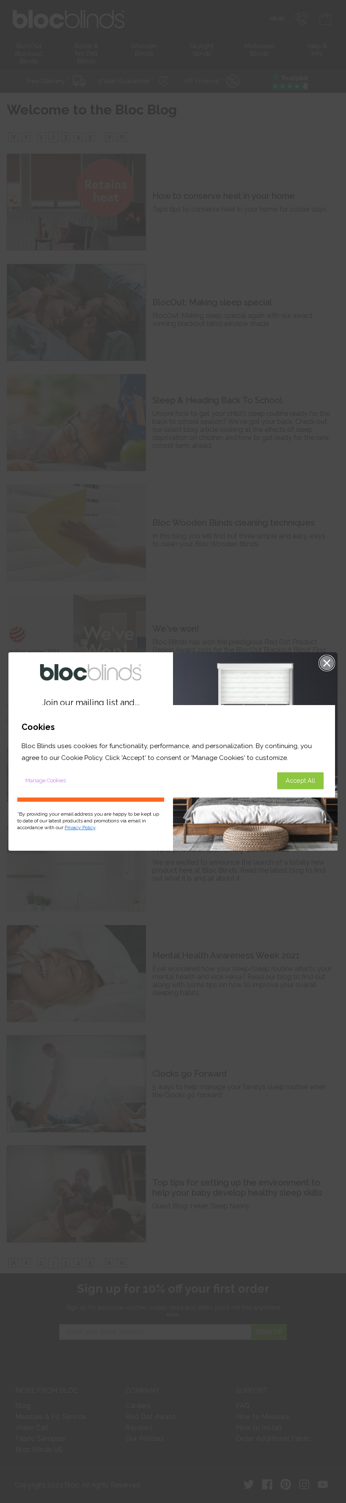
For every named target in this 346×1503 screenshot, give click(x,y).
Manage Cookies (45, 781)
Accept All (300, 780)
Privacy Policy (80, 827)
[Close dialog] (326, 663)
